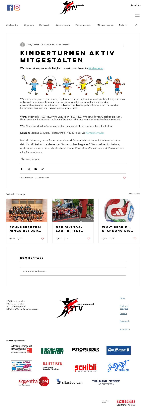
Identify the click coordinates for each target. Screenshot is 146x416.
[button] (137, 15)
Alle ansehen (134, 193)
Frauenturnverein (83, 25)
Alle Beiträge (12, 25)
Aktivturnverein (63, 25)
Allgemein (29, 25)
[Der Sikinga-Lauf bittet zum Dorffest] (73, 210)
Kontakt (123, 313)
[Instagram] (17, 8)
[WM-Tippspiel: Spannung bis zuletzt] (119, 210)
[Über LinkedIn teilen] (35, 168)
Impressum (125, 329)
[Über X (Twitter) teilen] (28, 168)
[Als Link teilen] (42, 168)
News (122, 298)
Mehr (121, 25)
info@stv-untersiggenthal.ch (25, 309)
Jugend (35, 159)
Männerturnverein (105, 25)
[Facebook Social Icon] (10, 8)
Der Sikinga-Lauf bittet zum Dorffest (71, 229)
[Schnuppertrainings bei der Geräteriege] (26, 210)
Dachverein (44, 25)
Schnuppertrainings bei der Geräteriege (26, 229)
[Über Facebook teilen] (21, 168)
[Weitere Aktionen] (124, 44)
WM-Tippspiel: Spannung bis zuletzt (116, 229)
